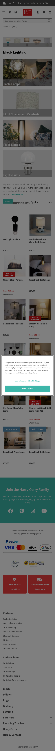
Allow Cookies (27, 389)
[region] (27, 375)
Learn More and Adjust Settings (27, 381)
